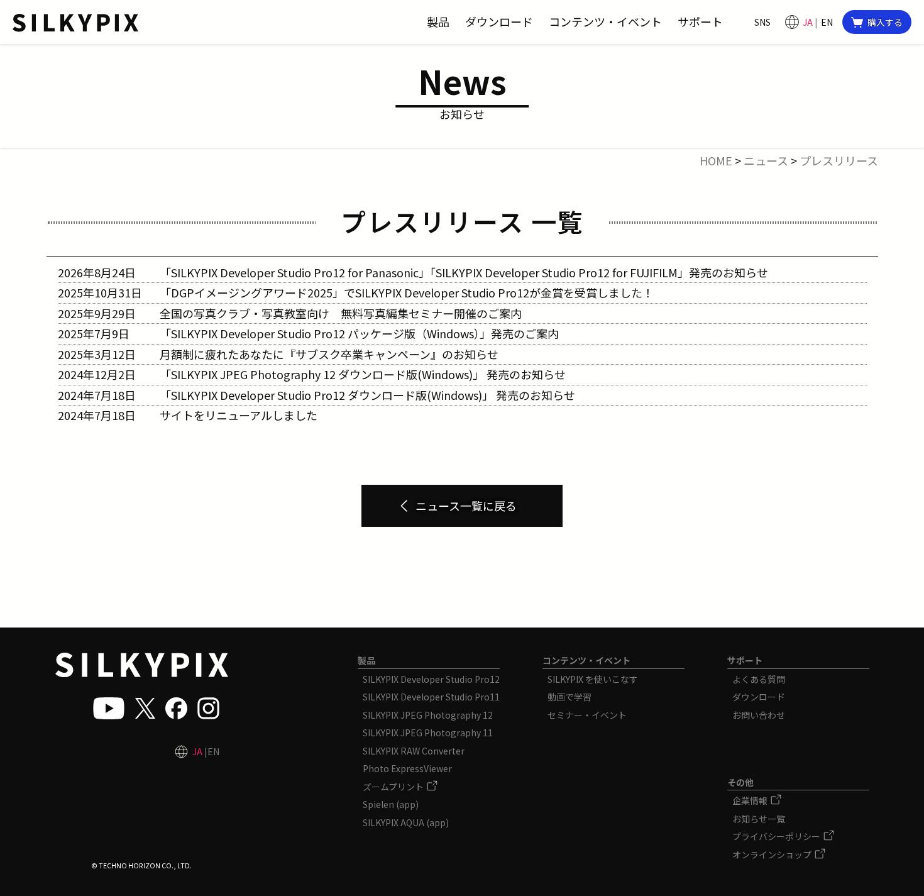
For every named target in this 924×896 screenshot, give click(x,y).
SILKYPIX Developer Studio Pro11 (431, 696)
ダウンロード (758, 696)
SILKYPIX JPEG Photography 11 (428, 732)
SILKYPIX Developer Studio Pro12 (431, 679)
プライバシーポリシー (777, 836)
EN (827, 22)
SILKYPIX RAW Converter (414, 750)
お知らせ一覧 (758, 818)
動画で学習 (569, 696)
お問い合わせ (758, 715)
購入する (885, 22)
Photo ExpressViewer (407, 768)
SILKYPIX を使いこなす (592, 679)
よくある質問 (758, 679)
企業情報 (750, 800)
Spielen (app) (391, 804)
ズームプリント (394, 786)
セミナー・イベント (587, 715)
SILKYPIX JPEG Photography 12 (428, 715)
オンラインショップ (772, 854)
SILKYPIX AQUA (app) (406, 822)
